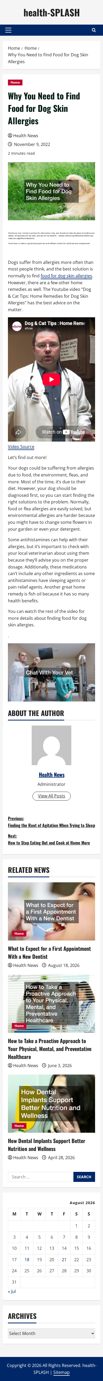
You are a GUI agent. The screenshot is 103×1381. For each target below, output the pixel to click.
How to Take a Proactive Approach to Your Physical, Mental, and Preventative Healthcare (49, 1049)
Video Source (21, 446)
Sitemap (61, 1372)
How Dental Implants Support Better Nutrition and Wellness (46, 1145)
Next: (49, 839)
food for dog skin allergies (66, 276)
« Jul (12, 1291)
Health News (25, 136)
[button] (8, 30)
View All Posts (51, 796)
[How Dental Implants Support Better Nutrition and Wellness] (51, 1104)
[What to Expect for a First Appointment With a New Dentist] (51, 911)
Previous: (51, 821)
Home (15, 82)
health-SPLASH (52, 12)
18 (27, 1260)
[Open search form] (94, 30)
